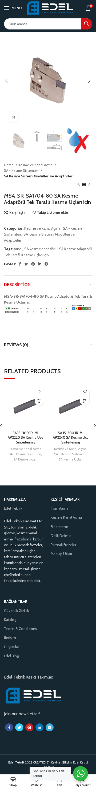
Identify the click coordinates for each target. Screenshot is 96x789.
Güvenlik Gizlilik (16, 610)
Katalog (10, 619)
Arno (18, 248)
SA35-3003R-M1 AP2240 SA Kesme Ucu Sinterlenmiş (71, 437)
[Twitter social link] (26, 264)
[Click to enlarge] (13, 117)
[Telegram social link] (46, 264)
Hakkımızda (15, 499)
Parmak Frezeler (63, 544)
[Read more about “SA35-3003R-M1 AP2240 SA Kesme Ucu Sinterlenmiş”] (84, 401)
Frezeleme (59, 526)
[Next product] (89, 184)
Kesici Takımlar (65, 499)
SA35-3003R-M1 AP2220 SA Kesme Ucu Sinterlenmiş (25, 437)
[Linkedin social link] (40, 264)
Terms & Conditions (20, 628)
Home (9, 165)
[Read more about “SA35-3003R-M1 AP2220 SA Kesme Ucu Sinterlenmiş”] (39, 401)
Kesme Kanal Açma (66, 517)
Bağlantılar (15, 601)
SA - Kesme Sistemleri (21, 170)
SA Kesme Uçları (25, 459)
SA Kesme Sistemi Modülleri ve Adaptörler (38, 176)
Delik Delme (61, 535)
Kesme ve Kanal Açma (35, 165)
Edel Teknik (13, 508)
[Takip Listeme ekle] (39, 391)
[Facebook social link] (20, 264)
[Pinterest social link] (33, 264)
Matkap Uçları (61, 553)
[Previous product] (78, 184)
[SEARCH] (86, 23)
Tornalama (59, 508)
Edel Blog (11, 656)
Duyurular (11, 647)
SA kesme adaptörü (40, 248)
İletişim (10, 637)
